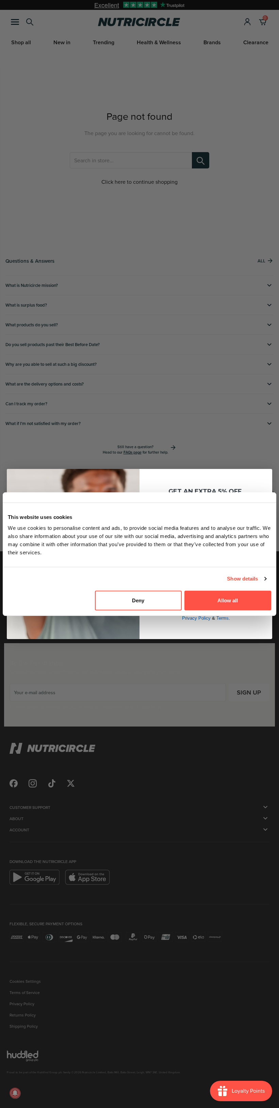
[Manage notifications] (15, 1093)
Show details (242, 579)
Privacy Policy (196, 618)
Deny (138, 600)
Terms (222, 618)
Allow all (227, 600)
